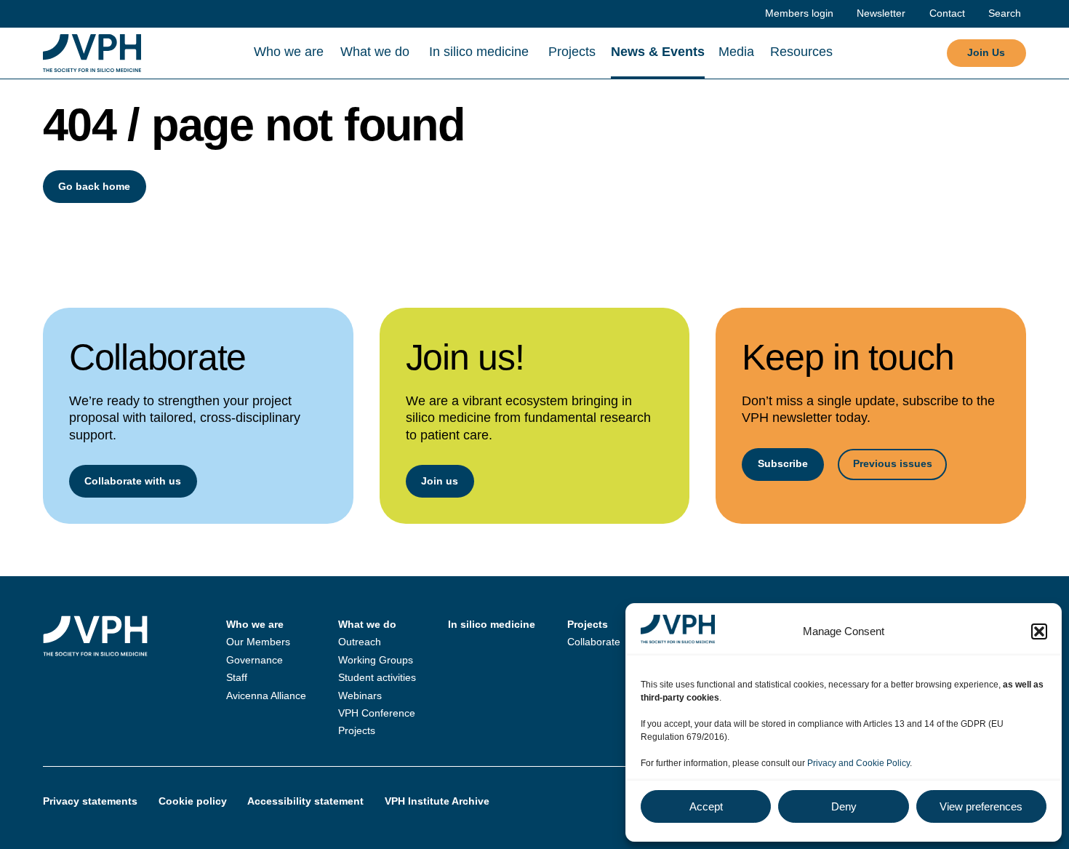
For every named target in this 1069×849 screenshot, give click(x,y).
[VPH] (92, 53)
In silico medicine (479, 51)
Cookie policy (193, 801)
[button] (1039, 631)
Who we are (289, 51)
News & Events (658, 51)
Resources (801, 51)
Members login (799, 13)
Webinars (360, 695)
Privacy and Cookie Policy (858, 763)
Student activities (377, 677)
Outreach (359, 641)
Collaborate (593, 641)
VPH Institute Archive (437, 801)
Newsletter (881, 13)
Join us (439, 481)
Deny (844, 806)
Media (736, 51)
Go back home (94, 186)
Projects (572, 51)
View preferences (981, 806)
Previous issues (892, 463)
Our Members (258, 641)
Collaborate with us (132, 481)
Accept (706, 806)
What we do (374, 51)
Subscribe (783, 463)
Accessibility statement (305, 801)
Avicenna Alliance (266, 695)
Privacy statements (90, 801)
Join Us (986, 52)
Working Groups (375, 660)
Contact (947, 13)
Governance (254, 660)
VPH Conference (376, 713)
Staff (236, 677)
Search (1004, 13)
